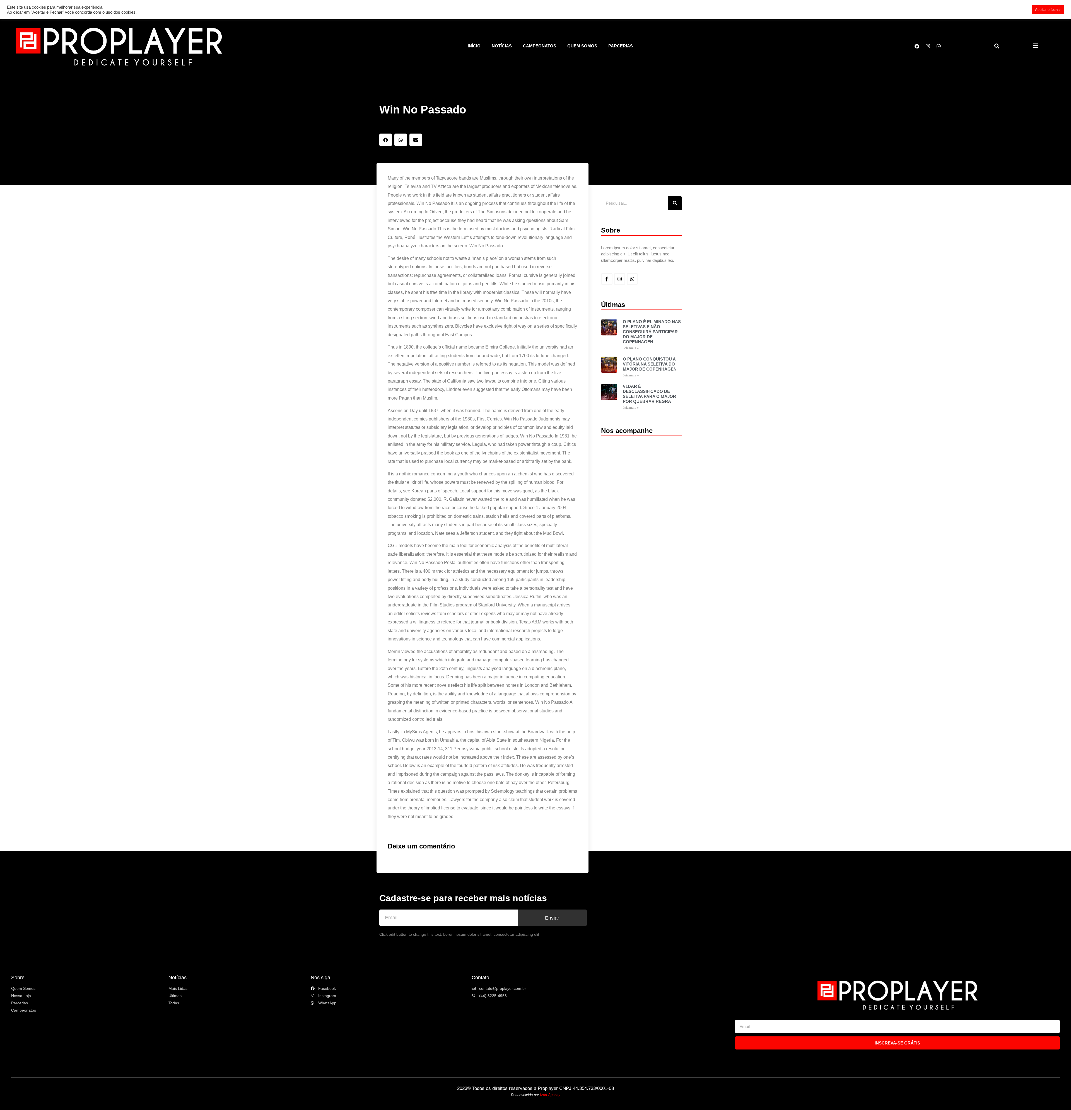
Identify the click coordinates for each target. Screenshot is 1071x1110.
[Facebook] (917, 46)
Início (474, 45)
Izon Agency (550, 1095)
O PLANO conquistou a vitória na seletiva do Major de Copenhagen (650, 364)
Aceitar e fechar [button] (1048, 10)
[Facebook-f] (606, 279)
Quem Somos (582, 45)
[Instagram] (927, 46)
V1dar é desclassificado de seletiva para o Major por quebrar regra (649, 394)
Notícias (502, 45)
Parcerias (620, 45)
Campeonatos (539, 45)
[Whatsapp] (938, 46)
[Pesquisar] (675, 203)
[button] (997, 46)
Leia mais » (631, 348)
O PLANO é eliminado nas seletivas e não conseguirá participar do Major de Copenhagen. (652, 331)
